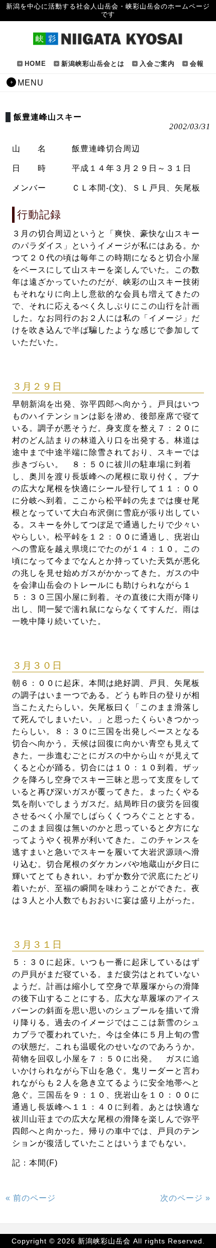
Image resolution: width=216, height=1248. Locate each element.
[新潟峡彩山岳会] (108, 41)
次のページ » (185, 1198)
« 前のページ (31, 1198)
